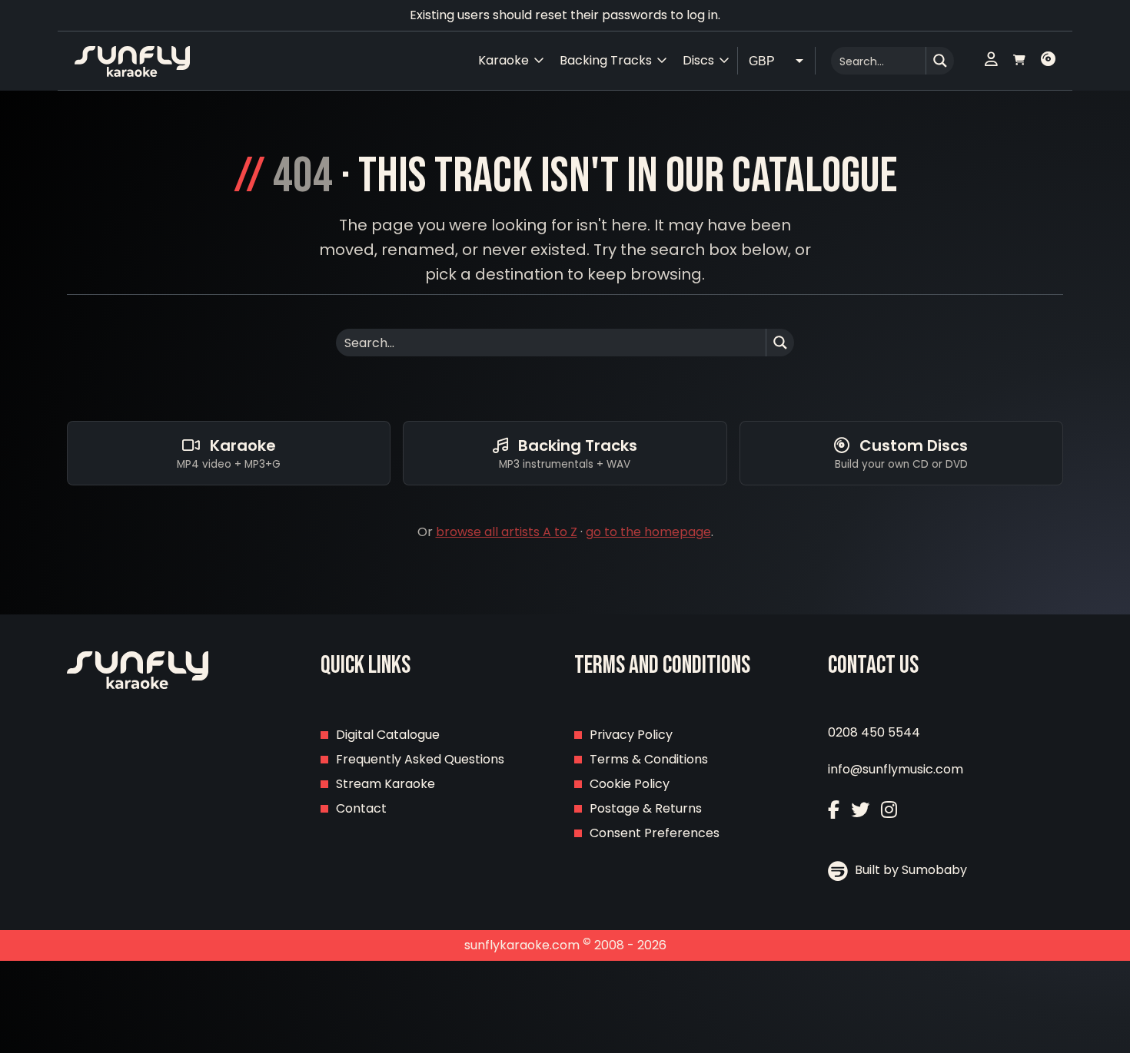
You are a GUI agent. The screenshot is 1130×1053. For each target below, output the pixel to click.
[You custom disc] (1048, 60)
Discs (698, 60)
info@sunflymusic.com (895, 769)
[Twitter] (860, 810)
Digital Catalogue (388, 734)
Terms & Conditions (649, 759)
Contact (361, 808)
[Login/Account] (991, 60)
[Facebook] (833, 810)
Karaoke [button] (503, 60)
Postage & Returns (646, 808)
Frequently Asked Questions (420, 759)
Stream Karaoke (385, 784)
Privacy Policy (631, 734)
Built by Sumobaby (909, 870)
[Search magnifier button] (940, 61)
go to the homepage (648, 532)
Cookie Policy (630, 784)
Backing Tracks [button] (606, 60)
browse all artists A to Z (506, 532)
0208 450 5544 (874, 732)
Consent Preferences (655, 833)
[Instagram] (889, 810)
